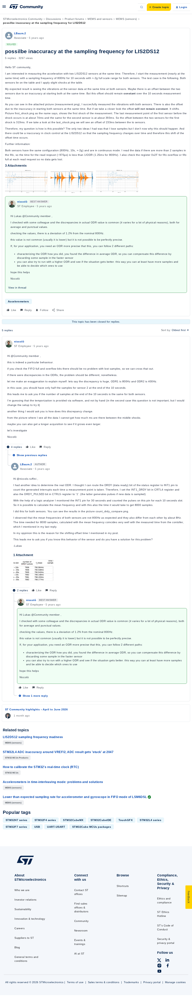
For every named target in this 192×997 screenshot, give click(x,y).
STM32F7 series (16, 826)
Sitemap (122, 895)
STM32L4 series (150, 820)
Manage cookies (175, 982)
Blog (17, 947)
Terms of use (75, 982)
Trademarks (131, 982)
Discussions (53, 18)
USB (37, 826)
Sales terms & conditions (103, 982)
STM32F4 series (45, 820)
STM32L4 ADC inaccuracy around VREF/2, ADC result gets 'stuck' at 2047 (58, 752)
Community (81, 920)
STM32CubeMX (73, 820)
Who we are (22, 890)
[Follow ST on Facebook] (167, 966)
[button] (4, 7)
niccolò (22, 201)
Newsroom (81, 930)
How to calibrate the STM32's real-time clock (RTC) (41, 767)
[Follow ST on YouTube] (159, 972)
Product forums (74, 18)
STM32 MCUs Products (16, 758)
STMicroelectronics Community (22, 18)
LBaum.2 (20, 33)
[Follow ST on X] (159, 960)
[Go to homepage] (34, 864)
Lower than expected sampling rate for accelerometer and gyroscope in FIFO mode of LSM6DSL (75, 797)
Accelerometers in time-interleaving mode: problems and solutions (53, 782)
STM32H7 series (16, 820)
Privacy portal (152, 982)
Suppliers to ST (24, 937)
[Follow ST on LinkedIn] (167, 960)
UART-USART (56, 826)
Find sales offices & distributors (81, 907)
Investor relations (25, 899)
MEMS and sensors (100, 18)
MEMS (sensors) (126, 18)
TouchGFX (125, 820)
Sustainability (22, 909)
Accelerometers (18, 301)
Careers (19, 928)
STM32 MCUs (11, 773)
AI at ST (79, 953)
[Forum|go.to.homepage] (26, 7)
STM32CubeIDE (101, 820)
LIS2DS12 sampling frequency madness (33, 737)
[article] (96, 394)
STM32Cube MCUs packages (91, 826)
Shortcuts (123, 885)
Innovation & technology (29, 918)
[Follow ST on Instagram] (159, 966)
